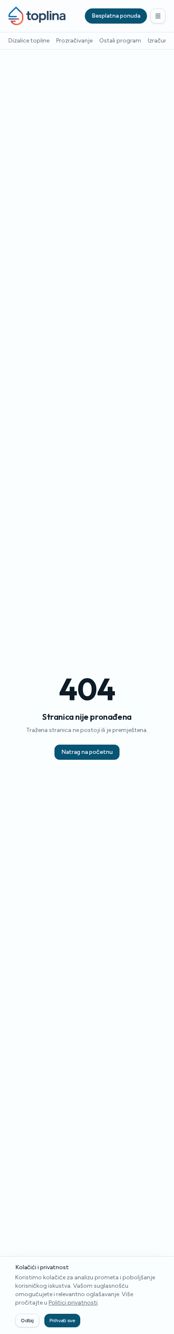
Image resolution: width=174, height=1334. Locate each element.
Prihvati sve (62, 1320)
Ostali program (120, 40)
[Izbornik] (158, 16)
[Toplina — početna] (36, 16)
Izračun (158, 40)
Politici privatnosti (73, 1302)
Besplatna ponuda (116, 15)
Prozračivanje (74, 40)
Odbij (27, 1320)
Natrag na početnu (87, 752)
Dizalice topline (28, 40)
